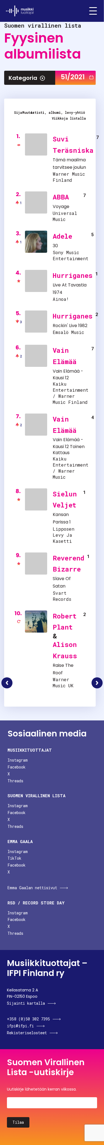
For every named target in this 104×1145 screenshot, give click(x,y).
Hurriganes (73, 275)
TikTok (14, 858)
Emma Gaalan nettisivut (32, 887)
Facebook (16, 767)
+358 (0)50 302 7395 (28, 1019)
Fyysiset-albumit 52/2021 (97, 682)
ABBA (61, 197)
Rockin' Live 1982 (70, 325)
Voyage (61, 206)
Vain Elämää (66, 371)
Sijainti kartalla (26, 1003)
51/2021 (73, 76)
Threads (15, 780)
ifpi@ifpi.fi (20, 1025)
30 (55, 246)
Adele (62, 236)
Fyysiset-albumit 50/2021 (6, 682)
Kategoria (23, 78)
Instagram (17, 760)
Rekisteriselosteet (27, 1032)
